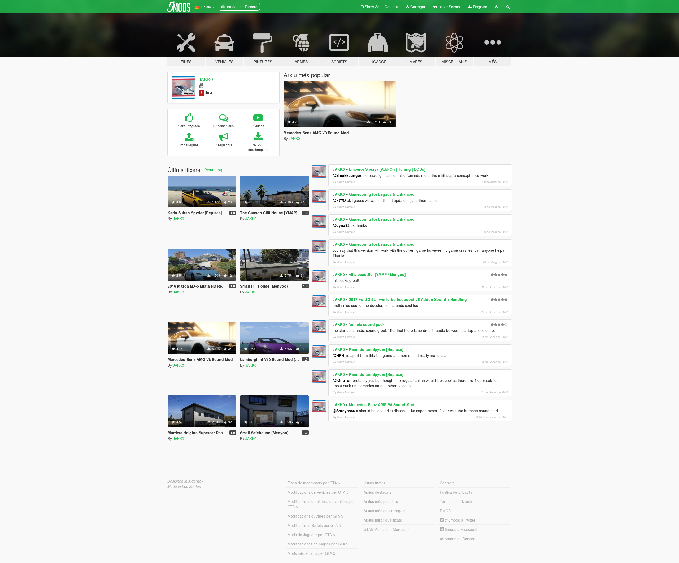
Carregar (417, 6)
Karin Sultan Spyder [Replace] (376, 349)
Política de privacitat (456, 492)
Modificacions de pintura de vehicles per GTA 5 (321, 504)
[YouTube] (201, 85)
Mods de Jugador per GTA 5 (311, 534)
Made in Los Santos (184, 486)
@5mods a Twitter (459, 520)
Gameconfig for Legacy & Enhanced (382, 194)
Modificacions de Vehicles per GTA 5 (318, 492)
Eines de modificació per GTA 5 (314, 482)
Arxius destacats (377, 492)
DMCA (445, 510)
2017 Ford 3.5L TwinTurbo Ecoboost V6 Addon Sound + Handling (408, 299)
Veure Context (346, 182)
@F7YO (339, 200)
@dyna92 (341, 225)
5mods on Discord (459, 538)
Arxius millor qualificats (383, 520)
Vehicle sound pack (367, 324)
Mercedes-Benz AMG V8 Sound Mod (381, 404)
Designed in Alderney (185, 481)
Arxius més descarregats (384, 510)
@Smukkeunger (347, 175)
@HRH (338, 355)
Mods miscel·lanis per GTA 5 (311, 553)
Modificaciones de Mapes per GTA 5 (318, 544)
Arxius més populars (381, 501)
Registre (479, 6)
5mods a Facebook (460, 529)
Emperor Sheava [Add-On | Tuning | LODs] (387, 169)
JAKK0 (206, 79)
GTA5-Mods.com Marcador (386, 529)
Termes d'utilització (456, 501)
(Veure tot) (213, 169)
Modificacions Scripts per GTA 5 (314, 525)
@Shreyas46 (344, 410)
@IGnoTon (342, 380)
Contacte (447, 482)
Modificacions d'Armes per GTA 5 (315, 516)
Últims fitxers (374, 482)
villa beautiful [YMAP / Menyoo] (377, 274)
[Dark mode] (496, 6)
